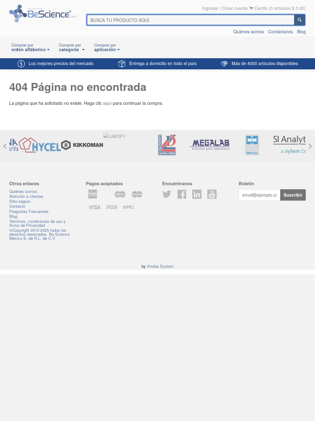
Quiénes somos (248, 31)
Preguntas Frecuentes (29, 211)
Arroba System (160, 266)
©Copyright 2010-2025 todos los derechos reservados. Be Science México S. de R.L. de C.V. (39, 234)
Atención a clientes (26, 196)
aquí (107, 103)
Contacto (17, 206)
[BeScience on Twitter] (166, 196)
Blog (301, 31)
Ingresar (210, 8)
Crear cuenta (235, 8)
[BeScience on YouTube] (212, 193)
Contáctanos (280, 31)
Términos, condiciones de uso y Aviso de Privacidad (37, 223)
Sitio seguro (19, 201)
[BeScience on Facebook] (181, 196)
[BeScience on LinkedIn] (196, 193)
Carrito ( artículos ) (280, 8)
